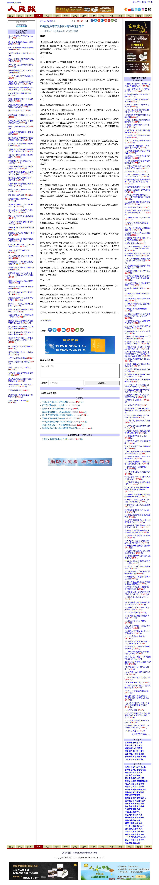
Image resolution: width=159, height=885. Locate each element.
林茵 (138, 778)
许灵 (140, 829)
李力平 (143, 801)
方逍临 (127, 759)
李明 (131, 748)
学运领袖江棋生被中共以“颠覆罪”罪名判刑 (67, 428)
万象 (84, 16)
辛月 (136, 784)
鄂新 (131, 809)
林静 (127, 757)
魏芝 (131, 843)
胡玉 (127, 784)
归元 (140, 773)
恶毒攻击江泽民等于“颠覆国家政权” (64, 412)
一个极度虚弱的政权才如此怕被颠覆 (64, 422)
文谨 (135, 745)
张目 (142, 817)
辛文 (131, 745)
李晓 (132, 823)
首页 (11, 16)
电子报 (150, 2)
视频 (139, 16)
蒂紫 (138, 792)
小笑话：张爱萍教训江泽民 (62, 439)
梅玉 (135, 843)
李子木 (133, 759)
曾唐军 (144, 781)
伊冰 (135, 820)
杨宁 (131, 775)
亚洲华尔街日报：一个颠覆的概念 (63, 425)
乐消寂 (131, 784)
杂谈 (148, 16)
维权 (130, 16)
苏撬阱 (131, 817)
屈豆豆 (137, 817)
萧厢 (142, 759)
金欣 (131, 743)
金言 (138, 789)
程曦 (127, 748)
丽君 (140, 743)
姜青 (131, 806)
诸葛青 (133, 831)
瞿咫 (135, 809)
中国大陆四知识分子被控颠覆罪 (62, 402)
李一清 (127, 826)
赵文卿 (127, 803)
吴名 (127, 754)
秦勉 (127, 773)
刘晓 (127, 745)
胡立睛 (127, 781)
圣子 (135, 775)
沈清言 (139, 745)
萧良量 (135, 806)
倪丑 (127, 829)
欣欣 (138, 831)
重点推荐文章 (21, 31)
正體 (138, 2)
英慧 (127, 795)
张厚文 (141, 751)
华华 (138, 812)
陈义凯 (143, 789)
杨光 (138, 767)
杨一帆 (135, 751)
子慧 (132, 834)
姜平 (132, 803)
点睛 (131, 795)
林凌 (142, 831)
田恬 (131, 812)
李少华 (137, 834)
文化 (102, 16)
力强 (135, 748)
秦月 (138, 775)
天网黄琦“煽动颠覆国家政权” (61, 418)
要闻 (20, 16)
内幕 (29, 16)
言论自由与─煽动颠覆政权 (60, 409)
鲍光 (127, 806)
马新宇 (133, 767)
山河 (127, 775)
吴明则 (133, 798)
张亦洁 (139, 798)
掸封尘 (127, 778)
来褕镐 (139, 781)
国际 (57, 16)
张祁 (136, 840)
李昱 (127, 751)
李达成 (137, 803)
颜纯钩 (131, 773)
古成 (136, 773)
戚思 (127, 815)
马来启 (127, 767)
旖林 (135, 812)
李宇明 (141, 784)
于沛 (140, 837)
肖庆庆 (135, 815)
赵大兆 (127, 840)
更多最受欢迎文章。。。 (141, 734)
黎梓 (140, 823)
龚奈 (136, 754)
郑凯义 (131, 754)
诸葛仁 (127, 823)
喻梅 (131, 815)
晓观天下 (132, 792)
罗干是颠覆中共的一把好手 (61, 405)
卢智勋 (127, 789)
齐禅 (138, 820)
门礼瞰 (141, 806)
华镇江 (133, 826)
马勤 (131, 820)
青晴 (142, 803)
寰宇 (120, 16)
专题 (111, 16)
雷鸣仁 (143, 770)
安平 (138, 843)
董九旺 (131, 829)
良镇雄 (133, 789)
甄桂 (142, 792)
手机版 (144, 2)
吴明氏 (133, 778)
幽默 (47, 16)
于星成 (127, 831)
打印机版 (47, 320)
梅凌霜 (135, 743)
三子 (142, 826)
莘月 (136, 787)
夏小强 (131, 801)
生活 (93, 16)
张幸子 (127, 770)
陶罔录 (127, 798)
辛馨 (127, 817)
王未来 (133, 781)
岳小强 (141, 754)
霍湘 (136, 837)
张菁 (138, 770)
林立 (136, 823)
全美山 (133, 770)
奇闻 (66, 16)
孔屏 (127, 743)
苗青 (127, 801)
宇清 (135, 795)
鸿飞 (144, 798)
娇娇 (142, 834)
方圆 (142, 778)
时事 (38, 16)
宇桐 (132, 787)
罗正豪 (143, 767)
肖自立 (141, 840)
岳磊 (138, 809)
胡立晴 (143, 757)
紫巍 (136, 829)
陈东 (140, 815)
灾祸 (75, 16)
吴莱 (127, 820)
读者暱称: (44, 383)
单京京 (127, 834)
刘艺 (127, 843)
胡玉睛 (137, 757)
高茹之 (137, 801)
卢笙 (144, 837)
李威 (127, 812)
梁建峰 (131, 757)
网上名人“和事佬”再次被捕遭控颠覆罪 (65, 415)
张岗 (132, 840)
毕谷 (127, 792)
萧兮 (131, 751)
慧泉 (138, 795)
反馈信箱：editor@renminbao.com (79, 853)
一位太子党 (129, 837)
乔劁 (127, 809)
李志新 (127, 787)
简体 (134, 2)
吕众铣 (141, 787)
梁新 (138, 826)
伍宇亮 (139, 748)
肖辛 (138, 759)
